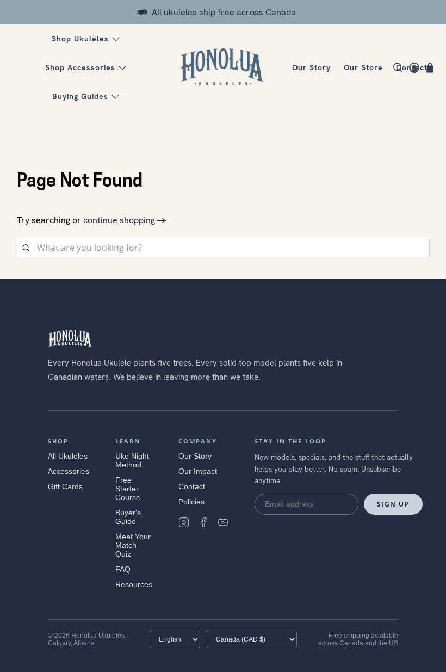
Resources (133, 584)
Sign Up (393, 504)
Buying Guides (80, 96)
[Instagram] (183, 522)
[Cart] (430, 68)
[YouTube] (223, 522)
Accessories (68, 471)
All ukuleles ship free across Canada (224, 12)
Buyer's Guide (128, 517)
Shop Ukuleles (80, 39)
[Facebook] (203, 522)
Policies (191, 501)
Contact (191, 486)
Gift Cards (65, 486)
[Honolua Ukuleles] (223, 68)
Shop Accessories (80, 67)
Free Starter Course (127, 489)
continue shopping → (124, 220)
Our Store (363, 67)
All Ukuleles (68, 456)
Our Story (311, 67)
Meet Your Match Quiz (133, 545)
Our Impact (197, 471)
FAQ (123, 569)
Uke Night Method (132, 460)
